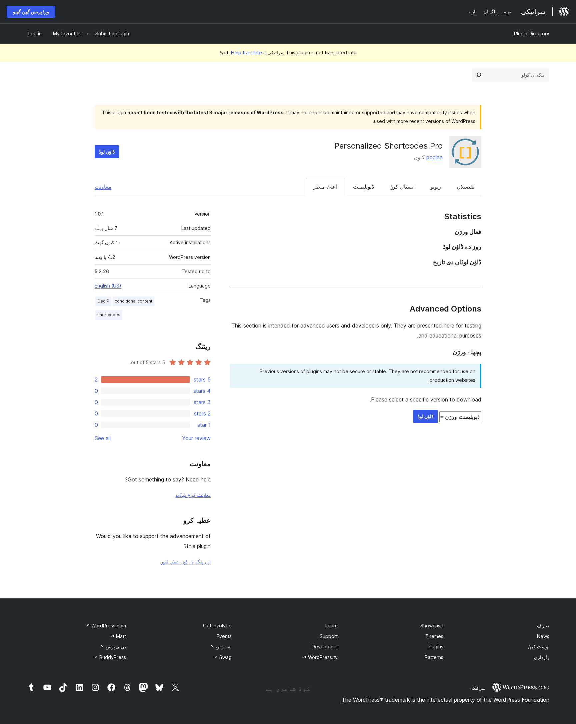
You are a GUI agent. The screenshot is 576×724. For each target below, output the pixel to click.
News (543, 636)
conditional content (133, 301)
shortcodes (108, 314)
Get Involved (217, 625)
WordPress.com (106, 625)
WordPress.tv (320, 657)
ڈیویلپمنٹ (363, 186)
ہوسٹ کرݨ (538, 646)
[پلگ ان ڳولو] (478, 75)
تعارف (543, 625)
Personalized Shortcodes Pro (388, 146)
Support (329, 636)
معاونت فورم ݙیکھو (193, 494)
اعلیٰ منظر (325, 186)
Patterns (434, 657)
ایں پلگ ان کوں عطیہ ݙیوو (186, 561)
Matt (118, 636)
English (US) (108, 286)
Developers (325, 646)
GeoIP (103, 301)
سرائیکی (478, 688)
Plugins (435, 646)
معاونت (103, 186)
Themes (434, 636)
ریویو (435, 186)
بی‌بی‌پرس (113, 646)
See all (103, 438)
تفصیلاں (465, 186)
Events (224, 636)
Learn (331, 625)
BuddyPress (110, 657)
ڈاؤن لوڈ (107, 152)
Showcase (431, 625)
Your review (196, 438)
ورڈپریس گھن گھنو (31, 11)
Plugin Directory (531, 33)
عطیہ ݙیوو (221, 646)
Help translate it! (243, 52)
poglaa (434, 157)
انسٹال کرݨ (402, 186)
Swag (223, 657)
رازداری (541, 657)
